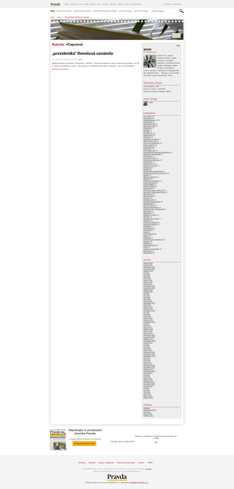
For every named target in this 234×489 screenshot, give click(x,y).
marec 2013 (147, 379)
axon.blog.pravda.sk (150, 52)
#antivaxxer (147, 122)
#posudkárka (148, 204)
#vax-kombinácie (149, 245)
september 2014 (149, 356)
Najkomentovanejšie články (105, 10)
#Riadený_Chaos (149, 215)
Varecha (105, 4)
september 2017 (149, 322)
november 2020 (149, 288)
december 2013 (149, 365)
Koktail (86, 4)
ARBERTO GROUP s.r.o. (139, 483)
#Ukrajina (147, 238)
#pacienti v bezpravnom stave (154, 192)
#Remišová (147, 213)
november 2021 (149, 269)
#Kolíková (147, 168)
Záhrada (113, 4)
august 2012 (148, 386)
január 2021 (147, 284)
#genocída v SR (149, 151)
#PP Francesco (149, 205)
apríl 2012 (147, 394)
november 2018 (149, 311)
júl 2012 (146, 388)
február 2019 (148, 309)
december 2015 (149, 335)
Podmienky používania (126, 463)
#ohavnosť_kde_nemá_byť (153, 190)
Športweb (74, 4)
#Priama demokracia (151, 207)
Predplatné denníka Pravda (84, 443)
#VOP (145, 247)
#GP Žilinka (147, 156)
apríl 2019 (147, 305)
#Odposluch (147, 188)
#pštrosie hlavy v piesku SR (153, 209)
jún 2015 (146, 347)
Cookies (141, 463)
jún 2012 (146, 390)
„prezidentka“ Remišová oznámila (82, 53)
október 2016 (148, 329)
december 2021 (149, 267)
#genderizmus (148, 147)
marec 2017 (147, 328)
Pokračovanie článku (60, 69)
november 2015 (149, 337)
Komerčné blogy (141, 10)
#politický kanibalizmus (151, 202)
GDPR (149, 463)
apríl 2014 (147, 362)
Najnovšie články (64, 10)
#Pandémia (147, 194)
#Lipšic (146, 175)
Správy (66, 4)
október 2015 (148, 339)
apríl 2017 (147, 326)
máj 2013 (146, 377)
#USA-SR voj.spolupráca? (153, 240)
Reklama (92, 463)
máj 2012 (146, 392)
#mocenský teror (149, 183)
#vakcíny (146, 241)
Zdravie (93, 4)
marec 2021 (147, 280)
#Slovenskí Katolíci (150, 222)
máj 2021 (146, 276)
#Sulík (145, 232)
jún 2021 (146, 275)
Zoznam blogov (125, 10)
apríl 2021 (147, 278)
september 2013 (149, 371)
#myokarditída (148, 185)
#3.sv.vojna (147, 118)
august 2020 (148, 292)
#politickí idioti (148, 200)
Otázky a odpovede (106, 463)
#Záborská (147, 251)
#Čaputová (147, 128)
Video (127, 4)
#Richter (146, 217)
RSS (178, 46)
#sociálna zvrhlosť (150, 224)
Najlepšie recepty (149, 410)
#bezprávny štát (149, 124)
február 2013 (148, 381)
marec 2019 (147, 307)
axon (59, 17)
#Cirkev (146, 130)
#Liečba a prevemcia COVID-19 (155, 173)
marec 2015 (147, 350)
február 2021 (148, 282)
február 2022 (148, 263)
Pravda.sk (147, 412)
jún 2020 (146, 295)
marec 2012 (147, 396)
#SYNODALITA (148, 234)
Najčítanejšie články (82, 10)
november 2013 (149, 367)
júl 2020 (146, 293)
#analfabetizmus (149, 120)
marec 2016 (147, 331)
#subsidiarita (148, 228)
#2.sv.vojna (147, 116)
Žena (99, 4)
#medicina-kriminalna (151, 181)
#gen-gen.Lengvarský (151, 143)
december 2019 (149, 303)
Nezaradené (148, 253)
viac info (148, 469)
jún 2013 (146, 375)
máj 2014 (146, 360)
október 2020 (148, 290)
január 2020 (147, 301)
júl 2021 (146, 273)
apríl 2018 (147, 316)
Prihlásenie (177, 4)
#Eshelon (146, 137)
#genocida (147, 149)
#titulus (146, 236)
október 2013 (148, 369)
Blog (53, 10)
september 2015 (149, 341)
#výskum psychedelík (151, 249)
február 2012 (148, 398)
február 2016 (148, 333)
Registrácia (168, 4)
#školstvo (146, 221)
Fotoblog (146, 408)
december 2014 (149, 352)
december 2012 (149, 382)
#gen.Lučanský (149, 145)
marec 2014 (147, 364)
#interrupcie (147, 162)
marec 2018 (147, 318)
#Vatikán (146, 243)
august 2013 (148, 373)
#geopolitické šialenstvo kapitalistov (156, 152)
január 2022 (147, 265)
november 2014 (149, 354)
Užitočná (120, 4)
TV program (147, 414)
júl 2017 (146, 324)
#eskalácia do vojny (150, 139)
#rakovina (147, 211)
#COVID (146, 132)
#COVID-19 (147, 133)
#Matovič (146, 179)
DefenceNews (136, 4)
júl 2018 (146, 312)
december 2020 (149, 286)
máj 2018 (146, 314)
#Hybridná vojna (149, 158)
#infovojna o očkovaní (151, 160)
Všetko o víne (148, 416)
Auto (80, 4)
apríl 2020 (147, 299)
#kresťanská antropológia (152, 171)
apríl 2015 (147, 348)
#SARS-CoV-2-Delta (150, 219)
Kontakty (81, 463)
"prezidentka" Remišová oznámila (76, 17)
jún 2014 (146, 358)
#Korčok (146, 169)
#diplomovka (148, 135)
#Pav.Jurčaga (148, 196)
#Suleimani (147, 230)
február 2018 (148, 320)
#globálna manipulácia (151, 154)
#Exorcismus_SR (149, 141)
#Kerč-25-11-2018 (150, 166)
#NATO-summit (149, 186)
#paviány (146, 198)
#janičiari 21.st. (149, 164)
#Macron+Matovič (150, 177)
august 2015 (148, 343)
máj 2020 (146, 297)
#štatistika (147, 226)
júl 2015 (146, 345)
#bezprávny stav (149, 126)
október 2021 (148, 271)
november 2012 (149, 384)
